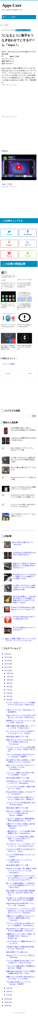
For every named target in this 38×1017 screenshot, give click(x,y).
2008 (6, 1005)
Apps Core (11, 5)
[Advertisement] (17, 99)
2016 (6, 654)
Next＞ (30, 373)
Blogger (22, 1012)
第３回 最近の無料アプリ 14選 (17, 778)
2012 (6, 667)
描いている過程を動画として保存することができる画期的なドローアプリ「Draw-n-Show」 (20, 885)
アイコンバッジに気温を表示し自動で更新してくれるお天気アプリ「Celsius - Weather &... (20, 838)
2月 (7, 991)
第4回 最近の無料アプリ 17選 (17, 736)
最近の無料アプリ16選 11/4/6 (17, 952)
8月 (7, 686)
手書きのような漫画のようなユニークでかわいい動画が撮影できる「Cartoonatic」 (20, 918)
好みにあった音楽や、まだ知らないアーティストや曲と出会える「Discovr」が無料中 (20, 813)
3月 (7, 988)
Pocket (9, 256)
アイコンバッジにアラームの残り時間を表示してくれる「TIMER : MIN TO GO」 (20, 749)
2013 (6, 664)
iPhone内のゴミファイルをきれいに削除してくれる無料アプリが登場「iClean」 (24, 576)
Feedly (27, 256)
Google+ (9, 245)
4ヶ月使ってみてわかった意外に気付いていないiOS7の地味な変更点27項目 (23, 459)
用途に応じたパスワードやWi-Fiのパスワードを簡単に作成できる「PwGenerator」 (20, 742)
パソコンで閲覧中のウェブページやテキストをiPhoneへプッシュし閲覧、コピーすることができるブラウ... (21, 878)
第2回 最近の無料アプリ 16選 (17, 808)
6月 (7, 693)
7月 (7, 690)
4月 (7, 700)
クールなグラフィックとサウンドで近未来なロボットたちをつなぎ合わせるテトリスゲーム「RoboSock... (20, 911)
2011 (6, 670)
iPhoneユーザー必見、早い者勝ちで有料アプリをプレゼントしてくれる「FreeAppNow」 (21, 870)
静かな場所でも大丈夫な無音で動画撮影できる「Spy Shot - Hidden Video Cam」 (20, 893)
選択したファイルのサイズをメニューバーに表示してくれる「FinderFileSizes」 (20, 767)
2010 (6, 999)
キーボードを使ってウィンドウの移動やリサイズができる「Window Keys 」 (20, 705)
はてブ (28, 243)
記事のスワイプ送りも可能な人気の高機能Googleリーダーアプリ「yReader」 (20, 826)
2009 (6, 1002)
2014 (6, 660)
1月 (7, 995)
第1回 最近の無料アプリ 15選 (17, 865)
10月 (8, 680)
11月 (8, 677)
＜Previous (7, 373)
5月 (7, 696)
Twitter (9, 234)
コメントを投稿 (8, 364)
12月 (8, 673)
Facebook (28, 234)
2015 (6, 657)
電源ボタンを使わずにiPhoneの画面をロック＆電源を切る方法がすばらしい (24, 565)
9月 (7, 683)
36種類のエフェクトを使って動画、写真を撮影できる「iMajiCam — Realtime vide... (20, 936)
